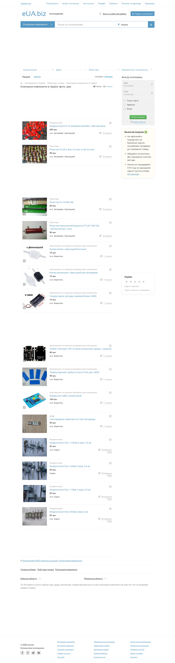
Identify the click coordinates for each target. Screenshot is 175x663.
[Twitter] (33, 653)
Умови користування (102, 645)
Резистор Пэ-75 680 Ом (61, 202)
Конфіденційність (100, 653)
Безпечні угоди (99, 657)
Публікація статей (137, 649)
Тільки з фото (132, 100)
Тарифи (101, 3)
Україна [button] (124, 24)
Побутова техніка (45, 569)
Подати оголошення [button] (144, 13)
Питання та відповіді (131, 3)
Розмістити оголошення (139, 645)
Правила (113, 3)
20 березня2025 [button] (107, 450)
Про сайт (61, 657)
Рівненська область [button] (93, 578)
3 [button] (118, 69)
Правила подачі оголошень (104, 642)
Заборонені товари (101, 649)
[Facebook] (22, 653)
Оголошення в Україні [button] (35, 82)
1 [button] (85, 69)
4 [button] (24, 454)
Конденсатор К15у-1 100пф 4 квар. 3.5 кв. (71, 442)
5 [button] (52, 69)
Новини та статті (64, 653)
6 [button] (24, 138)
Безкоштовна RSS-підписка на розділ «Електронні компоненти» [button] (53, 560)
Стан (129, 93)
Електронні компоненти (66, 569)
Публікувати (52, 3)
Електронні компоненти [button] (35, 24)
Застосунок (88, 3)
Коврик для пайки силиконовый (65, 395)
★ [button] (126, 282)
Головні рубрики (28, 569)
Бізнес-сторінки (136, 653)
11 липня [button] (107, 256)
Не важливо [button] (129, 85)
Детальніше (133, 174)
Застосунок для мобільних (140, 642)
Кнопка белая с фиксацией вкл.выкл (68, 249)
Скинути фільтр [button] (139, 122)
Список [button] (98, 86)
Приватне (130, 104)
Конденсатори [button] (30, 69)
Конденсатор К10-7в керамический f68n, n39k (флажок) (77, 125)
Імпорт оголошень (70, 3)
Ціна (129, 84)
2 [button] (24, 214)
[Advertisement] (87, 47)
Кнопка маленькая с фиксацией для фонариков (74, 272)
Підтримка (149, 3)
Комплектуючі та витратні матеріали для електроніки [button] (136, 69)
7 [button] (151, 69)
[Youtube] (39, 653)
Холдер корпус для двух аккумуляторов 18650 (73, 296)
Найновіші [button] (108, 76)
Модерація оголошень (66, 642)
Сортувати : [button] (99, 76)
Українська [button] (26, 3)
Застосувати (139, 117)
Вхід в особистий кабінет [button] (114, 13)
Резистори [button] (94, 69)
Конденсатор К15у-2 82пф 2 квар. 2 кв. (69, 511)
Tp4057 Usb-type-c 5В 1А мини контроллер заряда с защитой (80, 348)
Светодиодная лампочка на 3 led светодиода (72, 419)
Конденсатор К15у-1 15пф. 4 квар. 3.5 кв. (70, 489)
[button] (32, 3)
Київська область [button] (29, 578)
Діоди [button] (58, 69)
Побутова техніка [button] (56, 82)
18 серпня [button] (107, 133)
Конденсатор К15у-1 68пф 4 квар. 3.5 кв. (70, 466)
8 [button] (24, 261)
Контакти (133, 657)
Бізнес (129, 108)
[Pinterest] (28, 653)
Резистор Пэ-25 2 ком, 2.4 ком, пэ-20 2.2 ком (72, 149)
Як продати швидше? (65, 645)
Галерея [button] (109, 86)
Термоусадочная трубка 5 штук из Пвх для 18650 (74, 372)
